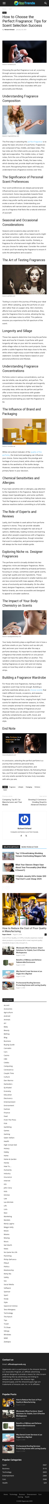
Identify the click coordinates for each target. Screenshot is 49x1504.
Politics (6, 1266)
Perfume (37, 787)
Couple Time (9, 1073)
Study (6, 1299)
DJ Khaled (8, 1087)
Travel (6, 1324)
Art (5, 1023)
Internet (7, 1181)
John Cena (8, 1188)
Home (4, 9)
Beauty (6, 1030)
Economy (7, 1091)
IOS (5, 1184)
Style (10, 9)
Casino (6, 1055)
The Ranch (8, 1317)
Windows (7, 1334)
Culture (7, 1077)
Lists (5, 1209)
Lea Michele (8, 1202)
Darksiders (8, 1084)
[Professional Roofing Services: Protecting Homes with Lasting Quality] (8, 986)
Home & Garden (10, 1159)
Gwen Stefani (9, 1138)
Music (6, 1241)
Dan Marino (8, 1080)
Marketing (8, 1216)
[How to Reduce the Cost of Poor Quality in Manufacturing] (24, 909)
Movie (6, 1231)
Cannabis (7, 1048)
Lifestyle (20, 787)
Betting (7, 1034)
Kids (5, 1191)
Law (5, 1198)
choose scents (36, 690)
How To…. (7, 1166)
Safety (6, 1277)
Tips (5, 1320)
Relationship (9, 1270)
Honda (6, 1163)
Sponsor (7, 1291)
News (6, 1249)
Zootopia (7, 1342)
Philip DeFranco (10, 1259)
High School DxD (10, 1145)
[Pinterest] (15, 35)
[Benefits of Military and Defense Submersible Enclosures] (8, 963)
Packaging (29, 787)
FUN (5, 1123)
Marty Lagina (9, 1223)
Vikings (6, 1331)
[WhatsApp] (21, 35)
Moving (7, 1238)
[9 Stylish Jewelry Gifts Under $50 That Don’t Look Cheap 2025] (8, 879)
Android (7, 1016)
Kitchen (7, 1195)
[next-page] (7, 887)
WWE (6, 1338)
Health (6, 1141)
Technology (8, 1313)
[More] (26, 35)
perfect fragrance (35, 142)
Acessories (8, 1009)
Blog (5, 1037)
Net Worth (8, 1245)
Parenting (8, 1256)
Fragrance (12, 787)
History (6, 1148)
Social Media (9, 1284)
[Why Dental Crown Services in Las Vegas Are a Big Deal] (8, 974)
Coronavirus (8, 1070)
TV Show (7, 1327)
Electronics (8, 1098)
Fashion (7, 1109)
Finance (7, 1113)
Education (8, 1095)
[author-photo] (24, 825)
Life (5, 1206)
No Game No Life (10, 1252)
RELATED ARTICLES (11, 847)
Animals (7, 1019)
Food (6, 1116)
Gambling (8, 1127)
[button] (4, 3)
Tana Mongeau (9, 1309)
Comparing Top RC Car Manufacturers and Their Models (12, 802)
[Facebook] (4, 35)
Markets (7, 1220)
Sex (5, 1281)
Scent (5, 790)
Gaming (7, 1134)
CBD (5, 1059)
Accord (6, 1005)
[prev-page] (3, 887)
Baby (6, 1027)
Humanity (8, 1170)
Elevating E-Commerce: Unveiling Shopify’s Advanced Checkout (37, 802)
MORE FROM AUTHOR (30, 847)
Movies (6, 1234)
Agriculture (8, 1012)
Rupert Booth (6, 934)
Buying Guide (9, 1045)
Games (6, 1130)
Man (5, 1213)
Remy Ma (7, 1274)
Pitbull (6, 1263)
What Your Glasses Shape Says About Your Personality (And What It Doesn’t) (30, 867)
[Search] (45, 3)
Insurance (8, 1177)
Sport (6, 1295)
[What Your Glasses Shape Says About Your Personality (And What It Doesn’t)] (8, 867)
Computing (8, 1066)
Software (7, 1288)
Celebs (6, 1062)
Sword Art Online (10, 1306)
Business (7, 1041)
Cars (5, 1052)
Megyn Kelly (8, 1227)
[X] (10, 35)
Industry (7, 1173)
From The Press (10, 1120)
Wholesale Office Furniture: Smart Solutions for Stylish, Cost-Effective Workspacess (30, 950)
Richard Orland (9, 29)
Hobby (6, 1152)
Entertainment (9, 1102)
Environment (9, 1105)
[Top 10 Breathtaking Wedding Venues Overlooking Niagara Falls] (8, 856)
